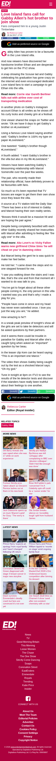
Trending (28, 681)
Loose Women (28, 649)
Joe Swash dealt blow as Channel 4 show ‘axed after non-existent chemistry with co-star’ (40, 600)
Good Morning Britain (28, 642)
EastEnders (28, 670)
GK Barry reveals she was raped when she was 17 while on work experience (15, 454)
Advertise (28, 722)
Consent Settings (28, 733)
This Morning (28, 645)
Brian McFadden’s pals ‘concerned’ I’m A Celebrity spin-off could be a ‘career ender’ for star (40, 488)
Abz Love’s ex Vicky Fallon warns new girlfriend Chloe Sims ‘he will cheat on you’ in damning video (26, 246)
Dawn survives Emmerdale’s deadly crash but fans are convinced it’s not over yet (13, 601)
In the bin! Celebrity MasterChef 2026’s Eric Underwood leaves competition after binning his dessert (40, 573)
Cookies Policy (28, 729)
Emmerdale (28, 674)
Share (10, 38)
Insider (28, 689)
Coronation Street (28, 667)
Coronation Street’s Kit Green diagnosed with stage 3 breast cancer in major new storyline (14, 572)
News (4, 11)
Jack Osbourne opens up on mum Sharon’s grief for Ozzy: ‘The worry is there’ (15, 514)
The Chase (28, 652)
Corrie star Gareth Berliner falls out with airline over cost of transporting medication (26, 98)
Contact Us (28, 725)
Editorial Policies (28, 718)
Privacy (28, 736)
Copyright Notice (28, 740)
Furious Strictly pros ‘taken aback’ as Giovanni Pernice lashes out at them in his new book (15, 487)
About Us (28, 711)
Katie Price (28, 685)
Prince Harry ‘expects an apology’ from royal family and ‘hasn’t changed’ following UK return (15, 548)
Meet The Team (28, 715)
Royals (28, 678)
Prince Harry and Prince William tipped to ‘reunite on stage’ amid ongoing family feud (40, 548)
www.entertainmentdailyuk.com (23, 747)
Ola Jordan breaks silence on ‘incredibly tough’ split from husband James (41, 514)
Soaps (28, 663)
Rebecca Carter (16, 33)
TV (28, 638)
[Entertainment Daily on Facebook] (28, 698)
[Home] (6, 4)
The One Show (28, 656)
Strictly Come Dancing (28, 660)
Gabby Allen (7, 425)
